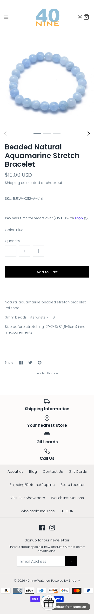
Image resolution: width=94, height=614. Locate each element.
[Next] (88, 133)
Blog (33, 471)
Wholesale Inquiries (38, 510)
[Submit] (71, 561)
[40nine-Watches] (47, 17)
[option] (47, 81)
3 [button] (56, 133)
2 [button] (47, 133)
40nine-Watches (38, 581)
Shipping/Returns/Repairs (32, 484)
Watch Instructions (67, 497)
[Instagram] (52, 527)
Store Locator (72, 484)
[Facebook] (42, 527)
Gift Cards (78, 471)
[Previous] (5, 133)
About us (15, 471)
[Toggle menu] (6, 17)
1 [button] (37, 133)
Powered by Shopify (65, 581)
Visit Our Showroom (27, 497)
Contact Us (53, 471)
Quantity (12, 240)
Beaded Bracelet (47, 373)
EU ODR (66, 510)
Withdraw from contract (68, 606)
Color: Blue (14, 229)
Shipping (12, 182)
